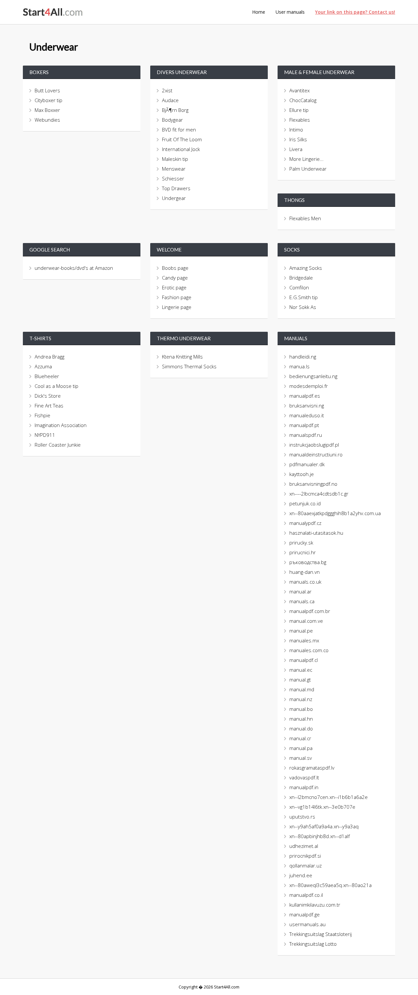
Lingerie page (176, 307)
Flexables (299, 119)
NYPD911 (45, 435)
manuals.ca (301, 601)
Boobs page (175, 268)
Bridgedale (301, 277)
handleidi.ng (302, 356)
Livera (295, 149)
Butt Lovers (47, 90)
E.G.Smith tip (303, 297)
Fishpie (42, 415)
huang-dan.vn (304, 572)
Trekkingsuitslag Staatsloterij (320, 934)
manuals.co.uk (305, 581)
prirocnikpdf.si (305, 855)
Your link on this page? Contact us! (355, 12)
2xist (167, 90)
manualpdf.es (304, 395)
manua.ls (299, 366)
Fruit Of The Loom (182, 139)
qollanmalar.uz (305, 865)
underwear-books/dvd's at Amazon (74, 268)
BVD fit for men (179, 129)
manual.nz (300, 699)
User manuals (290, 12)
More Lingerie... (306, 159)
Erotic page (174, 287)
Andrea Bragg (49, 356)
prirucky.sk (301, 542)
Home (258, 12)
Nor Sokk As (302, 307)
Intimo (296, 129)
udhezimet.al (303, 846)
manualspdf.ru (305, 435)
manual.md (301, 689)
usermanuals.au (307, 924)
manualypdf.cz (305, 523)
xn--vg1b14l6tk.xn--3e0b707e (322, 807)
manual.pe (301, 630)
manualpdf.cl (303, 660)
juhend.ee (300, 875)
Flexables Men (305, 218)
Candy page (175, 277)
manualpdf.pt (304, 425)
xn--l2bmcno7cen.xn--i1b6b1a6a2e (328, 797)
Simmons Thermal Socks (189, 366)
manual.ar (300, 591)
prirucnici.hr (302, 552)
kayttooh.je (301, 474)
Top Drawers (176, 188)
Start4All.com (53, 12)
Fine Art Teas (49, 405)
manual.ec (300, 669)
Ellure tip (299, 110)
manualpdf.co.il (306, 895)
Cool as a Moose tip (56, 386)
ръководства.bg (307, 562)
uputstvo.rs (302, 816)
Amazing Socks (305, 268)
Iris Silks (298, 139)
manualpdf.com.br (309, 611)
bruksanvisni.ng (306, 405)
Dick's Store (48, 395)
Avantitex (299, 90)
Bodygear (172, 119)
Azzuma (43, 366)
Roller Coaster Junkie (58, 444)
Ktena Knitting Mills (182, 356)
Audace (170, 100)
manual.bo (301, 709)
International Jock (181, 149)
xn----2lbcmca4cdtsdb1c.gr (318, 493)
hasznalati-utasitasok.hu (316, 532)
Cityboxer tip (48, 100)
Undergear (174, 198)
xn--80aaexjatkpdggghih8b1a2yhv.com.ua (335, 513)
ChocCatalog (302, 100)
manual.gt (300, 679)
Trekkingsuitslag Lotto (313, 944)
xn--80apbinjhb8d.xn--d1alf (319, 836)
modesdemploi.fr (308, 386)
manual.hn (301, 718)
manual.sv (300, 758)
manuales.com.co (309, 650)
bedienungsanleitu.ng (313, 376)
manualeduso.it (306, 415)
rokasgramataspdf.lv (311, 767)
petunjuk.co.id (305, 503)
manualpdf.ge (304, 914)
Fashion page (176, 297)
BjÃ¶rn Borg (175, 110)
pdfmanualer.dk (307, 464)
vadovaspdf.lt (304, 777)
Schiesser (173, 178)
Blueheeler (47, 376)
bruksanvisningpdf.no (313, 484)
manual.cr (300, 738)
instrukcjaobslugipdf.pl (314, 444)
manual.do (301, 728)
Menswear (173, 168)
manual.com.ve (306, 621)
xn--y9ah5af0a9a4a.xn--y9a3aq (324, 826)
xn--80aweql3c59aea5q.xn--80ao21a (330, 885)
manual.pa (301, 748)
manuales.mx (304, 640)
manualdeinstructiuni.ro (316, 454)
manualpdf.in (303, 787)
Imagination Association (61, 425)
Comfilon (299, 287)
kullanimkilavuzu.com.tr (314, 904)
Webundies (47, 119)
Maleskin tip (175, 159)
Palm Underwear (308, 168)
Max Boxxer (47, 110)
